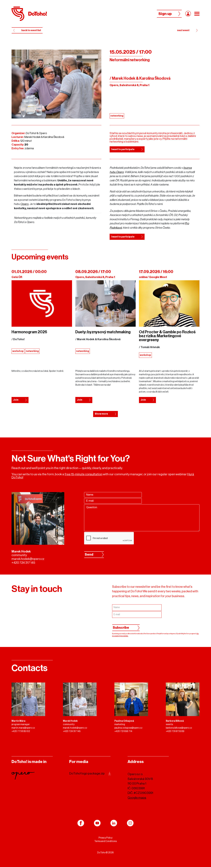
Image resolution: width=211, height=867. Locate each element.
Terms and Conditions (105, 841)
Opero (25, 204)
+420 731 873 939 (175, 731)
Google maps (137, 797)
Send (89, 554)
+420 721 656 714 (123, 731)
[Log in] (188, 14)
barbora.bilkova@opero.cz (179, 728)
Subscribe (121, 627)
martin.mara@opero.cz (23, 728)
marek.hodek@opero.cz (28, 558)
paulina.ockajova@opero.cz (128, 728)
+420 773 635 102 (21, 731)
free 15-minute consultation (83, 474)
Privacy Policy (105, 838)
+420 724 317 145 (23, 562)
